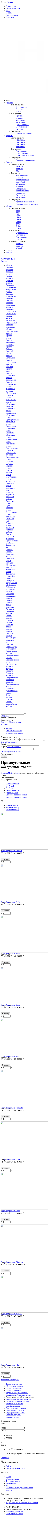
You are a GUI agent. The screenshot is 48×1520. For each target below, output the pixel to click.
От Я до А (10, 788)
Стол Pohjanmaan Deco (10, 1211)
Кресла (9, 162)
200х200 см (20, 147)
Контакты (10, 17)
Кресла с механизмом (25, 202)
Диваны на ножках (24, 133)
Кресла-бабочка (22, 180)
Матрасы (9, 206)
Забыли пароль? (14, 747)
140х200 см (20, 140)
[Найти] (25, 713)
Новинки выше (12, 784)
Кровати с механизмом (25, 160)
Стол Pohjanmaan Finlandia (12, 1108)
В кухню (19, 109)
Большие (19, 186)
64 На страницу (12, 810)
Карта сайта (11, 1483)
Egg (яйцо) (20, 182)
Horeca (9, 13)
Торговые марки (13, 1481)
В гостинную (21, 107)
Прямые (19, 116)
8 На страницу (12, 805)
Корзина (4, 722)
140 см (18, 217)
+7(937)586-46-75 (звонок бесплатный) (22, 1503)
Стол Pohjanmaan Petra (10, 1159)
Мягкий (19, 248)
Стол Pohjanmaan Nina (10, 1365)
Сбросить (5, 1458)
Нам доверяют (12, 15)
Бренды (9, 250)
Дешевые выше (12, 790)
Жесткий (19, 244)
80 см (18, 211)
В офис (19, 111)
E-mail (3, 744)
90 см (18, 171)
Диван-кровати (22, 125)
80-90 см (19, 169)
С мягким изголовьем (25, 155)
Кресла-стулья (22, 175)
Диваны (9, 103)
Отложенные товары (14, 733)
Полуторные (21, 235)
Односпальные (22, 233)
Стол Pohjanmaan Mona (10, 1056)
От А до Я (10, 786)
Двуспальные (21, 151)
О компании (11, 6)
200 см (18, 224)
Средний (19, 246)
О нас (8, 1477)
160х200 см (20, 142)
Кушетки (19, 129)
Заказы (9, 728)
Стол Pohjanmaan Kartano (11, 1314)
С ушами (19, 177)
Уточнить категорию (10, 1380)
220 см (18, 228)
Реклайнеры (21, 122)
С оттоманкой (21, 127)
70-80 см (19, 166)
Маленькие (20, 184)
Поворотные (21, 189)
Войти (3, 742)
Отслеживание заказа (10, 739)
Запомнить (8, 754)
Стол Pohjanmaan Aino (10, 953)
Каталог (4, 261)
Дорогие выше (12, 793)
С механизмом (22, 153)
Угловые (19, 118)
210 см (18, 226)
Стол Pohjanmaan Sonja (10, 1005)
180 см (18, 222)
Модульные (20, 120)
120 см (18, 215)
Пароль (4, 747)
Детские (19, 239)
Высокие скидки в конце (16, 795)
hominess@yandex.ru (14, 1511)
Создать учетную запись (11, 751)
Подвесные (20, 193)
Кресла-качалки (22, 191)
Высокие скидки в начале (16, 797)
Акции (9, 252)
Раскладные (21, 195)
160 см (18, 219)
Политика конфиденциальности (19, 1488)
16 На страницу (12, 807)
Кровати (9, 136)
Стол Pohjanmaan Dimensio (12, 1262)
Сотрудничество (13, 8)
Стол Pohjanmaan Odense (11, 851)
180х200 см (20, 144)
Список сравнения (14, 731)
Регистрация (11, 742)
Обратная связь (12, 1479)
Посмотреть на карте (14, 1514)
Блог (8, 11)
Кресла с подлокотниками (27, 204)
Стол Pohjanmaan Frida (10, 902)
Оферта (9, 1490)
